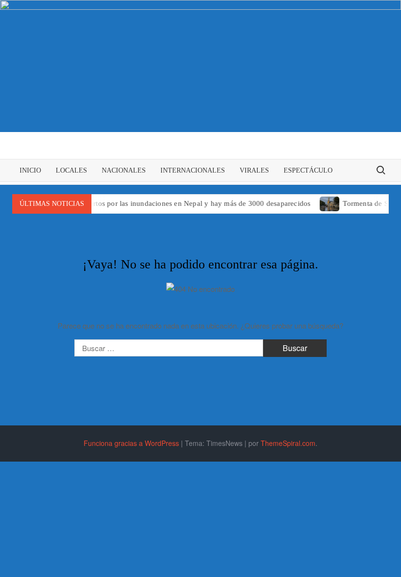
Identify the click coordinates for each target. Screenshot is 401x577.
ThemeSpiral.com (288, 443)
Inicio (30, 170)
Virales (254, 170)
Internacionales (192, 170)
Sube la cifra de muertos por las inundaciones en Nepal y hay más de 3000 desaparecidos (164, 203)
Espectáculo (308, 170)
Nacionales (124, 170)
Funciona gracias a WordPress (131, 443)
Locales (71, 170)
